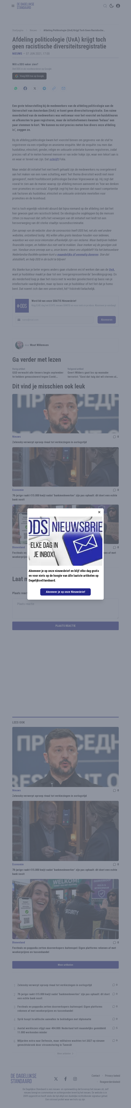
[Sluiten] (99, 512)
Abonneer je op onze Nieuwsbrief (65, 591)
